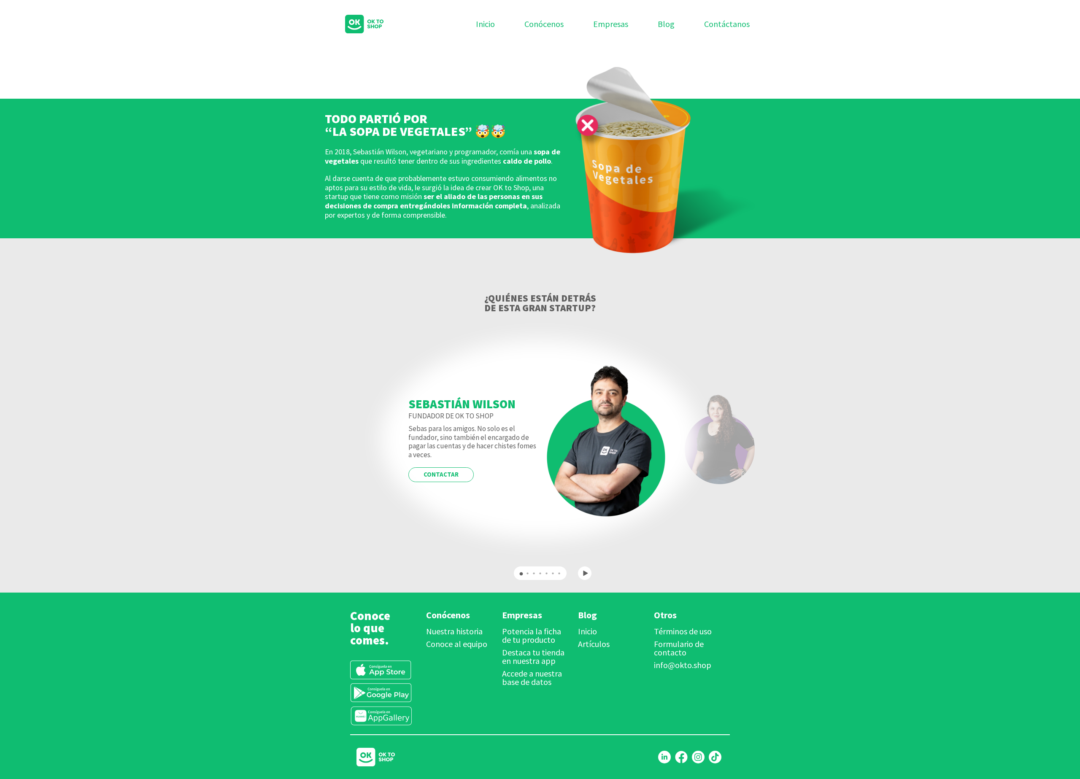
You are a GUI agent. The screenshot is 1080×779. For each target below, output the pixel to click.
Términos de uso (683, 631)
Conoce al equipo (456, 644)
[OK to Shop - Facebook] (681, 757)
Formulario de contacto (679, 648)
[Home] (353, 24)
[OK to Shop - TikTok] (715, 757)
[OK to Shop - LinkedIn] (664, 757)
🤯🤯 (490, 131)
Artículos (594, 644)
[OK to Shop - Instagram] (698, 757)
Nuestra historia (454, 631)
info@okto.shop (682, 665)
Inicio (587, 631)
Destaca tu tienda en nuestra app (533, 656)
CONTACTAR (441, 474)
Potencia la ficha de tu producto (531, 635)
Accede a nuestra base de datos (532, 677)
